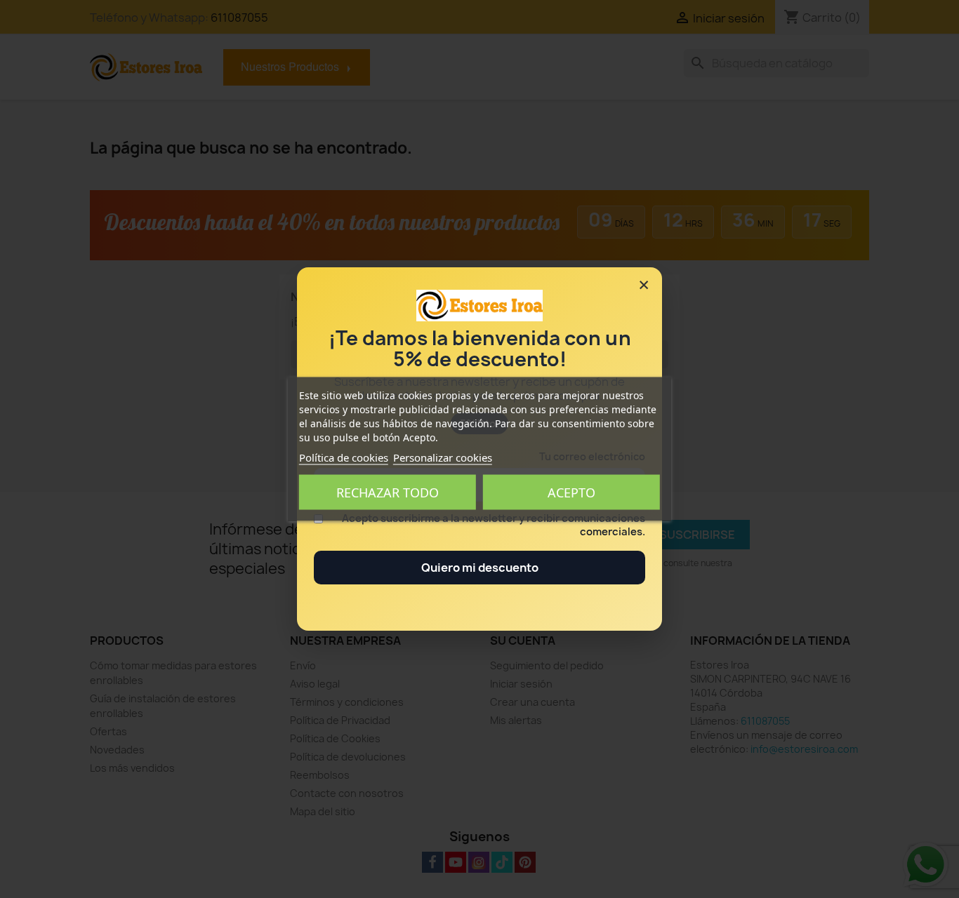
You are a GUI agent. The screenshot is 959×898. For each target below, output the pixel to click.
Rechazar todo (387, 492)
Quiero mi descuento (479, 567)
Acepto (571, 492)
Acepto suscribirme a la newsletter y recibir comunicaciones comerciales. (493, 525)
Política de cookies (343, 457)
